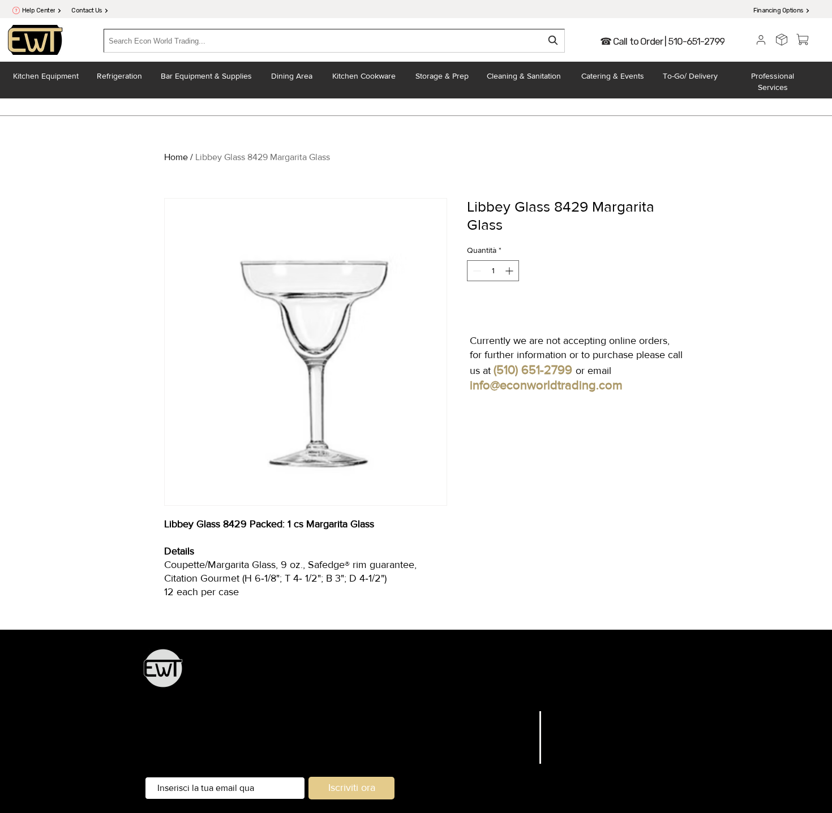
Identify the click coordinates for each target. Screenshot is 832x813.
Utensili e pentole (549, 674)
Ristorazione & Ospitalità (634, 674)
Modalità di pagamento (598, 759)
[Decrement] (476, 271)
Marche (516, 730)
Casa (522, 716)
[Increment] (510, 271)
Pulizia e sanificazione (587, 689)
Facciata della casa (412, 689)
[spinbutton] (493, 271)
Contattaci (511, 759)
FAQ (558, 716)
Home (176, 157)
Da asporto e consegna (496, 689)
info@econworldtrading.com (546, 385)
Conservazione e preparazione (452, 674)
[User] (761, 39)
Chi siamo (511, 744)
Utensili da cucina (355, 674)
